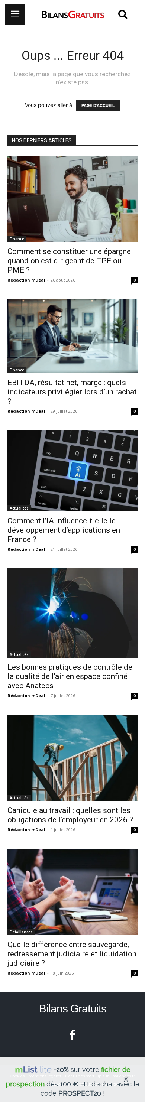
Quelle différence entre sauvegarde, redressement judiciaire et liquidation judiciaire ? (71, 954)
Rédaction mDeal (26, 280)
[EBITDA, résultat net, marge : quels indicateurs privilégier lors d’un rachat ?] (72, 336)
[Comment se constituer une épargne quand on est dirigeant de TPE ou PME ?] (72, 199)
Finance (17, 238)
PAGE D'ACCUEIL (98, 105)
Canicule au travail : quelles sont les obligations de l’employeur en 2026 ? (70, 815)
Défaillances (21, 931)
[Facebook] (73, 1036)
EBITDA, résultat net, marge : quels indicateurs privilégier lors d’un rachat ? (72, 392)
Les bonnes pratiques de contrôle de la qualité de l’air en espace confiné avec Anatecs (69, 676)
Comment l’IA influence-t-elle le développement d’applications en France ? (63, 530)
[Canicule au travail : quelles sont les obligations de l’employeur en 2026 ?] (72, 758)
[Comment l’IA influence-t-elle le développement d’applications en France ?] (72, 470)
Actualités (19, 508)
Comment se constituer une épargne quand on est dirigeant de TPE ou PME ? (69, 260)
